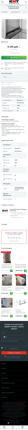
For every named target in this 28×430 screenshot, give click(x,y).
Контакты (3, 397)
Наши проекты (5, 387)
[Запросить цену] (11, 270)
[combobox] (4, 77)
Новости (3, 368)
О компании (4, 378)
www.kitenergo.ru (19, 403)
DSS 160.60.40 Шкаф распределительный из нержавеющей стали (21, 266)
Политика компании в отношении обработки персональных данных (14, 420)
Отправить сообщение (14, 352)
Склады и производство (7, 392)
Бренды (3, 363)
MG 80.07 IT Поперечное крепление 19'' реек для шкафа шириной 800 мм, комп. (20, 312)
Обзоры (3, 373)
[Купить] (25, 270)
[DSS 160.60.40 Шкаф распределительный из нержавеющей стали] (21, 257)
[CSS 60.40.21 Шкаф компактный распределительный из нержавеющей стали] (7, 280)
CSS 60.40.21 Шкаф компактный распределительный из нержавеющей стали (6, 289)
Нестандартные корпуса (8, 383)
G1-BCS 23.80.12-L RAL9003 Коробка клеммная (19, 289)
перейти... (16, 121)
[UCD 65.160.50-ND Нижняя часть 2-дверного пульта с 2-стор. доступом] (7, 302)
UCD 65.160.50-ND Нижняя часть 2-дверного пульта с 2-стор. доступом (6, 312)
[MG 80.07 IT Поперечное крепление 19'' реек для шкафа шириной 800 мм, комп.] (21, 302)
